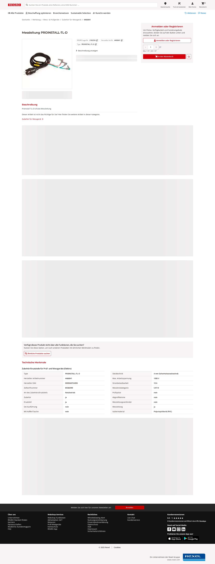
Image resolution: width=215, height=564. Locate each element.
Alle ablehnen (190, 547)
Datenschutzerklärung (51, 550)
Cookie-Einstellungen (190, 556)
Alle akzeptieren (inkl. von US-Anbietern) (190, 537)
